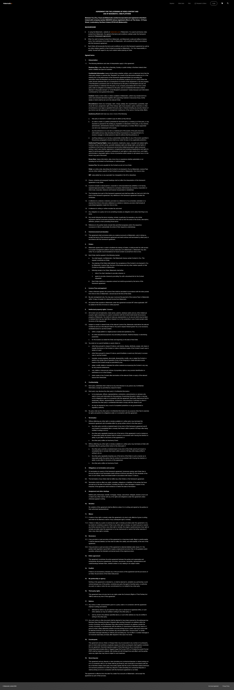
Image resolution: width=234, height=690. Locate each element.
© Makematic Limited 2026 (9, 686)
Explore (172, 3)
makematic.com (115, 32)
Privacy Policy (226, 686)
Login (213, 3)
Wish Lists (181, 3)
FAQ (189, 3)
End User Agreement (213, 686)
